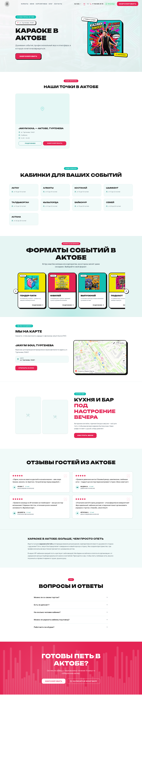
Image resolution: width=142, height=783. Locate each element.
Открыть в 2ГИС (26, 368)
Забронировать (127, 4)
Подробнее (30, 143)
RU (84, 4)
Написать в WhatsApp (85, 681)
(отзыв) (27, 486)
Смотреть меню (85, 435)
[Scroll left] (15, 291)
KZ (88, 4)
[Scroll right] (126, 291)
